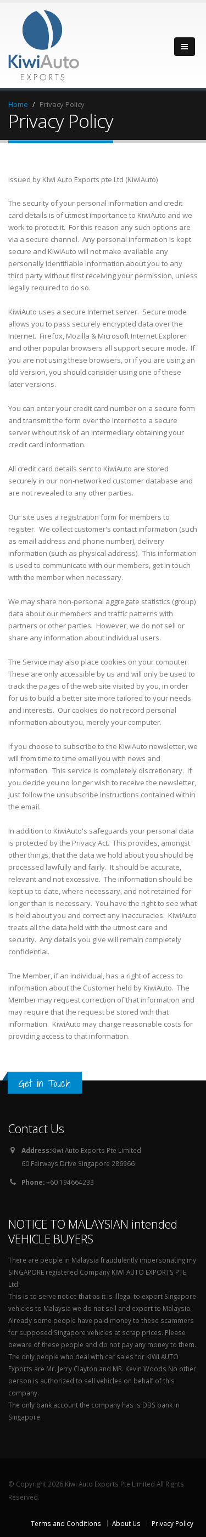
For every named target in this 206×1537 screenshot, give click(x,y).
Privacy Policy (172, 1523)
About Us (126, 1523)
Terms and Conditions (66, 1523)
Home (18, 104)
